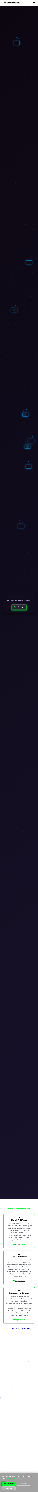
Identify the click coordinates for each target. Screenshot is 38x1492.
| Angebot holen (19, 1244)
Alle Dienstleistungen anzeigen (19, 1329)
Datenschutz (11, 1478)
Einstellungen (23, 1483)
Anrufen (21, 607)
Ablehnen (9, 1488)
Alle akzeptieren (9, 1483)
